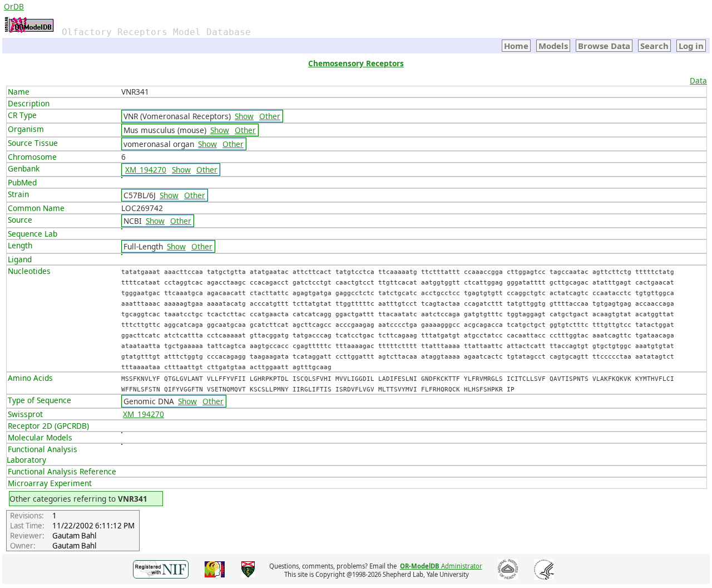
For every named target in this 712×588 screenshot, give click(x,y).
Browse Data (604, 45)
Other (269, 116)
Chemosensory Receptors (356, 63)
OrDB (14, 6)
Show (244, 116)
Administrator (441, 566)
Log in (691, 45)
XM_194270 (145, 169)
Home (516, 45)
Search (654, 45)
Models (553, 45)
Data (698, 80)
